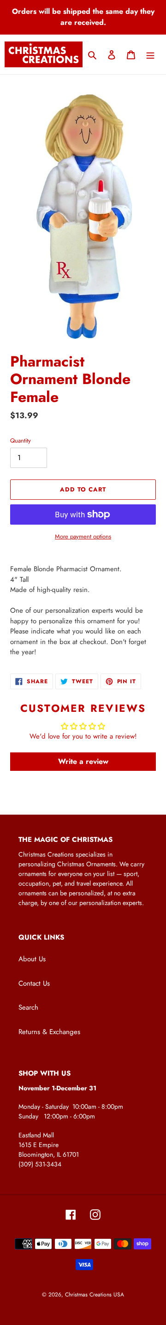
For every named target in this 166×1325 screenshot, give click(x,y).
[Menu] (150, 55)
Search (28, 1007)
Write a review (83, 761)
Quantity (20, 440)
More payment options (83, 536)
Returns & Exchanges (49, 1032)
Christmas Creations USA (94, 1294)
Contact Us (34, 983)
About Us (32, 959)
